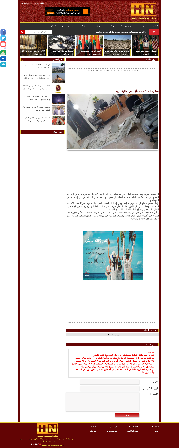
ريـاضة (111, 26)
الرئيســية (154, 26)
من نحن (62, 26)
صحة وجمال (72, 26)
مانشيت (147, 59)
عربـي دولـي (130, 26)
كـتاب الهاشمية (100, 26)
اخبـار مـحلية (142, 26)
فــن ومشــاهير (85, 26)
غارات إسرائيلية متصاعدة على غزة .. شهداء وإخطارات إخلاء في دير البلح (121, 32)
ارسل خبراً (52, 26)
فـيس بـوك (57, 132)
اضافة (127, 415)
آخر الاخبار (57, 59)
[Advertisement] (108, 81)
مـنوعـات (93, 431)
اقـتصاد (119, 26)
